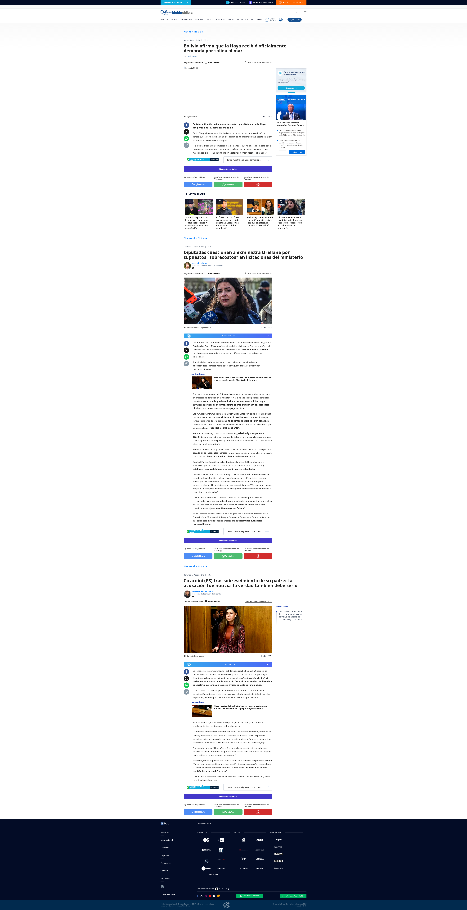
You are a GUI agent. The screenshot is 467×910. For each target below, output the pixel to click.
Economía (199, 20)
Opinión (231, 20)
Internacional (187, 20)
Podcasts (164, 20)
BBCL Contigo (256, 20)
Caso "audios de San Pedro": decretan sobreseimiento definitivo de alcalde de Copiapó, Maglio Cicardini (240, 707)
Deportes (209, 20)
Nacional (174, 20)
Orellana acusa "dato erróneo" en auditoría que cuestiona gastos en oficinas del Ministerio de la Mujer (242, 378)
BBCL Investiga (242, 20)
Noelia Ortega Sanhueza (202, 591)
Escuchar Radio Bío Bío (292, 2)
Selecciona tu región (173, 2)
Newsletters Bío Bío (238, 2)
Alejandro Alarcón (199, 263)
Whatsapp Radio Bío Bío (295, 896)
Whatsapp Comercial (251, 896)
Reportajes (166, 878)
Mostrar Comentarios (228, 169)
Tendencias (220, 20)
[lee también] (202, 382)
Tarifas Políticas (167, 894)
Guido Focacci (192, 56)
